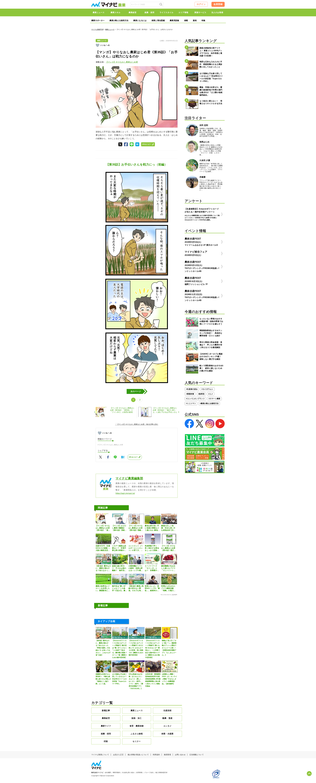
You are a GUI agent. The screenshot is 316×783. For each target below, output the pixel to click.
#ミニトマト (191, 403)
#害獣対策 (190, 394)
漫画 (195, 20)
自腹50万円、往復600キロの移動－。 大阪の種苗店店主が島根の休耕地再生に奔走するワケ (103, 548)
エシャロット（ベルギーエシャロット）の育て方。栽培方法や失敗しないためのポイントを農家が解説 (135, 548)
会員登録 (218, 4)
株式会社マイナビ (97, 772)
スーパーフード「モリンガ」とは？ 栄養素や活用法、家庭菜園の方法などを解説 (152, 568)
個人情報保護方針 (161, 772)
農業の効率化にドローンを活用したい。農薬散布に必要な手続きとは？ (103, 588)
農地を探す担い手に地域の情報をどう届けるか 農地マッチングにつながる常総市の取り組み (152, 528)
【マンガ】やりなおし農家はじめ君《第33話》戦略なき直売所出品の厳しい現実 (135, 528)
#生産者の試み (192, 389)
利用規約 (156, 755)
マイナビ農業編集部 (129, 478)
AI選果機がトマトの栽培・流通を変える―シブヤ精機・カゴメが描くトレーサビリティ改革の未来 (135, 568)
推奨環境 (167, 755)
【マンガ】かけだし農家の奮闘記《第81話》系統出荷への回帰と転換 (119, 528)
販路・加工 (137, 718)
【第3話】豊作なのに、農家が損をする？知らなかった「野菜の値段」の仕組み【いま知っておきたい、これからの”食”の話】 (103, 568)
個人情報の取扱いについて (138, 755)
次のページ (136, 391)
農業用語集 (174, 20)
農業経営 (106, 718)
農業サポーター (98, 20)
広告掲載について (196, 755)
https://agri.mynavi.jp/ (125, 493)
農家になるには (140, 20)
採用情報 (139, 772)
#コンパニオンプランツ (195, 399)
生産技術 (167, 710)
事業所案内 (116, 772)
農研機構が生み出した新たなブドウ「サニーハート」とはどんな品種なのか (168, 568)
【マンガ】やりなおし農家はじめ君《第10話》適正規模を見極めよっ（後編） (168, 548)
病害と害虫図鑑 (158, 20)
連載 (186, 20)
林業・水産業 (167, 734)
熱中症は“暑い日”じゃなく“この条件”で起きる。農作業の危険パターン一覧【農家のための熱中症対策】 (119, 588)
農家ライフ (106, 726)
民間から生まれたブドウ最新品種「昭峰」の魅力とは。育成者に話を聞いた (168, 588)
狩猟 (106, 741)
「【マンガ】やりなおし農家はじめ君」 (130, 424)
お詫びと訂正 (118, 755)
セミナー (137, 741)
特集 (203, 20)
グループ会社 (148, 772)
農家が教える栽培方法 (118, 20)
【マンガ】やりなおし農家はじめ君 (122, 62)
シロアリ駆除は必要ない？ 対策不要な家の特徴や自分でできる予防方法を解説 (119, 548)
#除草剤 (201, 394)
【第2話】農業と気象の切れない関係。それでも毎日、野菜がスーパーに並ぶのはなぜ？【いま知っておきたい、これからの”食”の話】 (136, 588)
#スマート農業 (214, 399)
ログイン (201, 4)
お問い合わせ (180, 755)
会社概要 (108, 772)
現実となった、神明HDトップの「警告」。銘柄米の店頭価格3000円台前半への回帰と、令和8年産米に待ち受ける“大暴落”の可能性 (152, 588)
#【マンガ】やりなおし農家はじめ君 (110, 445)
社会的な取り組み (128, 772)
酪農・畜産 (167, 718)
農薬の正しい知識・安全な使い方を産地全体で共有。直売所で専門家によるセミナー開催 (168, 528)
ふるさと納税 (137, 734)
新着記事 (106, 710)
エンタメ (167, 726)
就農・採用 (106, 734)
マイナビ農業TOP (97, 29)
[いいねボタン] (97, 45)
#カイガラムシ (207, 389)
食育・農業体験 (137, 726)
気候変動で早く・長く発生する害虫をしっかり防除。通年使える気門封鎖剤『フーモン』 (152, 548)
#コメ (210, 394)
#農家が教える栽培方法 (209, 403)
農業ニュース (109, 29)
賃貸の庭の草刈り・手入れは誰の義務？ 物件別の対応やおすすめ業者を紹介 (119, 568)
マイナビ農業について (100, 755)
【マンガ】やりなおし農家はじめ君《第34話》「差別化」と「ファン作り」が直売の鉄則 (103, 528)
